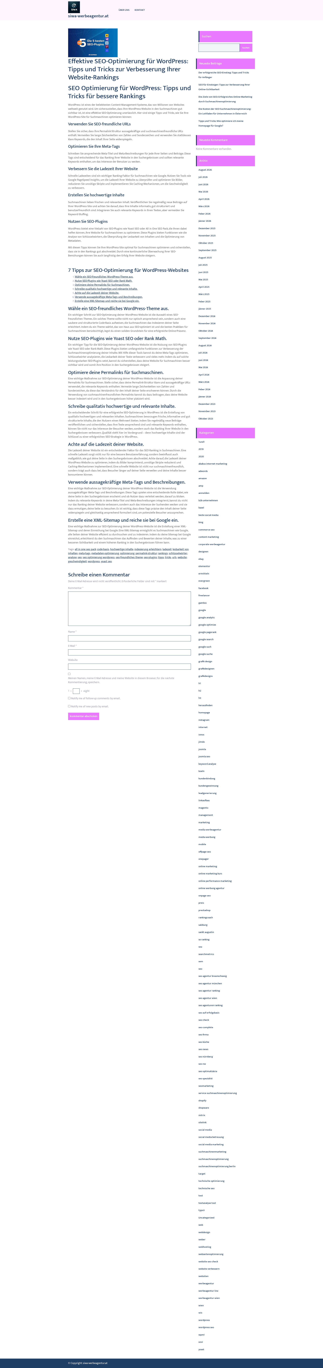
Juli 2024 (203, 353)
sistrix (202, 1115)
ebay (201, 559)
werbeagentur (206, 1283)
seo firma (203, 1035)
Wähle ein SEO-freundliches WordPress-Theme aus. (104, 277)
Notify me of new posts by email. (90, 707)
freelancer (204, 595)
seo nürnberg (206, 1057)
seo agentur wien (208, 998)
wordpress (94, 561)
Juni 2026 (203, 184)
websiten (203, 1276)
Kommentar (75, 588)
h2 (200, 691)
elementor (204, 566)
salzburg (203, 925)
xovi (201, 1342)
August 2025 (205, 258)
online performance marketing (215, 881)
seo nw (202, 1064)
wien (201, 1305)
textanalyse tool (207, 1203)
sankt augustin (206, 932)
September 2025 (208, 250)
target (202, 1174)
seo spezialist (206, 1078)
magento (203, 808)
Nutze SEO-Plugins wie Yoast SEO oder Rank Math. (103, 281)
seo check (204, 1020)
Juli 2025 (203, 265)
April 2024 (204, 375)
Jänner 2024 (205, 397)
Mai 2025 (203, 279)
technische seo (206, 1188)
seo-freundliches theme (129, 557)
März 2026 (204, 206)
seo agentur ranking (209, 991)
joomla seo (204, 756)
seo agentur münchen (210, 983)
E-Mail (72, 646)
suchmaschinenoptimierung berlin (217, 1166)
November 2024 (207, 323)
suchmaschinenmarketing (212, 1152)
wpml (202, 1335)
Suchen (206, 36)
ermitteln (204, 574)
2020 (201, 456)
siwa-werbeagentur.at (88, 16)
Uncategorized (206, 1218)
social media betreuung (211, 1137)
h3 (200, 698)
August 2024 (205, 345)
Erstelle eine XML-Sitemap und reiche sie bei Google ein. (107, 301)
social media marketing (211, 1144)
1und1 (202, 442)
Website (73, 660)
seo (80, 557)
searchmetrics (206, 954)
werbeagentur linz (208, 1291)
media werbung (207, 837)
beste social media (208, 515)
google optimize (207, 625)
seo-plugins (150, 557)
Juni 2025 (203, 272)
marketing (204, 822)
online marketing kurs (210, 874)
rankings (163, 553)
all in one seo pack (85, 549)
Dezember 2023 (207, 404)
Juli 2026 (203, 177)
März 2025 (204, 294)
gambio (203, 603)
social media (205, 1130)
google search (206, 639)
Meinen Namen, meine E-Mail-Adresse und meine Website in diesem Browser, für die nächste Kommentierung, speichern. (121, 680)
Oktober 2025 (206, 243)
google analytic (207, 617)
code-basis (103, 549)
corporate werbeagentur (212, 544)
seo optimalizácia (208, 1071)
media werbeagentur (210, 830)
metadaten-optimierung (105, 553)
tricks (168, 557)
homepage (204, 712)
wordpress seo (206, 1327)
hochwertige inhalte (121, 549)
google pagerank (207, 632)
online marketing (208, 866)
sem (201, 961)
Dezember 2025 (207, 228)
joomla (202, 749)
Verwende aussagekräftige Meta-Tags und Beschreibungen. (109, 297)
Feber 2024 (204, 389)
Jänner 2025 (205, 309)
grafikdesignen (206, 669)
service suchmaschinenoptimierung (218, 1093)
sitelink (202, 1122)
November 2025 (207, 236)
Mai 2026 (203, 192)
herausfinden (205, 705)
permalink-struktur (146, 553)
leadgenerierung (208, 793)
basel (201, 508)
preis (201, 903)
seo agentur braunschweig (213, 976)
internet (203, 727)
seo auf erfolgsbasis (209, 1013)
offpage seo (205, 852)
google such (205, 647)
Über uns (124, 10)
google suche (206, 654)
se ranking (204, 939)
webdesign (204, 1232)
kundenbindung (207, 778)
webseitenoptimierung (211, 1254)
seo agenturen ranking (211, 1005)
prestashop (204, 910)
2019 (201, 449)
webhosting (205, 1247)
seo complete (206, 1027)
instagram (204, 720)
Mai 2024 (203, 367)
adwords (203, 471)
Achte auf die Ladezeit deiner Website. (97, 293)
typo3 (202, 1210)
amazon (203, 478)
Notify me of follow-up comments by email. (95, 699)
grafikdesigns (206, 676)
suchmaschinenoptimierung (214, 1159)
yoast (201, 1349)
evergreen (204, 581)
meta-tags (84, 553)
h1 (200, 683)
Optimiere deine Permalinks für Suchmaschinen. (102, 285)
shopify (202, 1100)
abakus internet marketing (213, 464)
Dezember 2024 (207, 316)
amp (201, 486)
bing (201, 522)
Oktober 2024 (206, 331)
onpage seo (205, 896)
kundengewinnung (208, 786)
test (201, 1196)
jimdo (202, 742)
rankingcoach (206, 917)
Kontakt (140, 10)
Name (72, 632)
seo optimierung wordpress (99, 557)
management (206, 815)
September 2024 (207, 338)
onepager (204, 859)
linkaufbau (204, 800)
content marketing (209, 537)
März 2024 (204, 382)
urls (174, 557)
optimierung (127, 553)
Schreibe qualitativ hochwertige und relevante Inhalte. (106, 289)
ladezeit (167, 549)
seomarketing (206, 1086)
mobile (202, 844)
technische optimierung (211, 1181)
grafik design (205, 661)
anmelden (204, 493)
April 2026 (204, 199)
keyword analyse (207, 764)
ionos (201, 735)
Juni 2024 (203, 360)
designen (203, 551)
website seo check (208, 1261)
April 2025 (204, 287)
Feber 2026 (204, 214)
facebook (203, 588)
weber (202, 1239)
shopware (204, 1108)
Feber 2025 (204, 301)
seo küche (204, 1042)
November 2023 (207, 411)
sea (200, 947)
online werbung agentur (211, 888)
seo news (203, 1049)
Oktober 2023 (206, 419)
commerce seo (206, 530)
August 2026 (205, 170)
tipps (161, 557)
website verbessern (209, 1269)
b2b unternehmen (208, 500)
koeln (201, 771)
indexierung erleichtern (148, 549)
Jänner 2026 (205, 221)
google (202, 610)
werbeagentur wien (209, 1298)
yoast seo (106, 561)
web (201, 1225)
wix (200, 1313)
